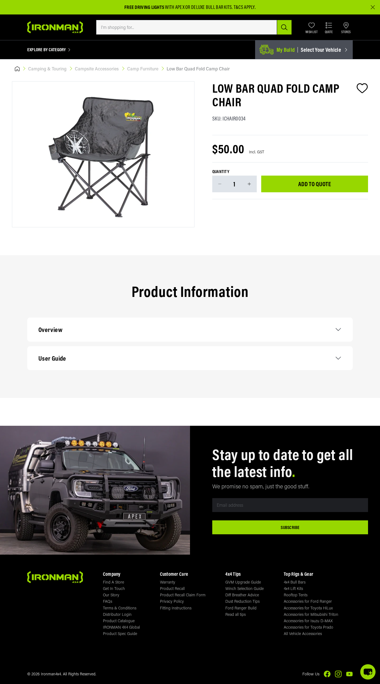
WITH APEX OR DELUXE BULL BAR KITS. (178, 7)
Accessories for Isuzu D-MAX (308, 620)
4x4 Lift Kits (293, 588)
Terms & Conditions (119, 608)
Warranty (167, 582)
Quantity (220, 171)
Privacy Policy (172, 601)
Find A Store (113, 582)
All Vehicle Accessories (303, 633)
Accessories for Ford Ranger (308, 601)
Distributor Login (117, 614)
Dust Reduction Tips (242, 601)
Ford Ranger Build (240, 608)
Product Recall (172, 588)
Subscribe (290, 527)
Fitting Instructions (175, 608)
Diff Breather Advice (242, 594)
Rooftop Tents (295, 594)
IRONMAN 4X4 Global (121, 627)
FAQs (107, 601)
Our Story (111, 594)
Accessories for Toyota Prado (308, 627)
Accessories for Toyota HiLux (308, 608)
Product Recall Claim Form (183, 594)
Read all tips (235, 614)
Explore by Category (46, 49)
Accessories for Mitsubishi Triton (311, 614)
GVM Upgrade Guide (243, 582)
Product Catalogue (119, 620)
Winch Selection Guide (244, 588)
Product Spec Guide (120, 633)
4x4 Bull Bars (294, 582)
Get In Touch (114, 588)
